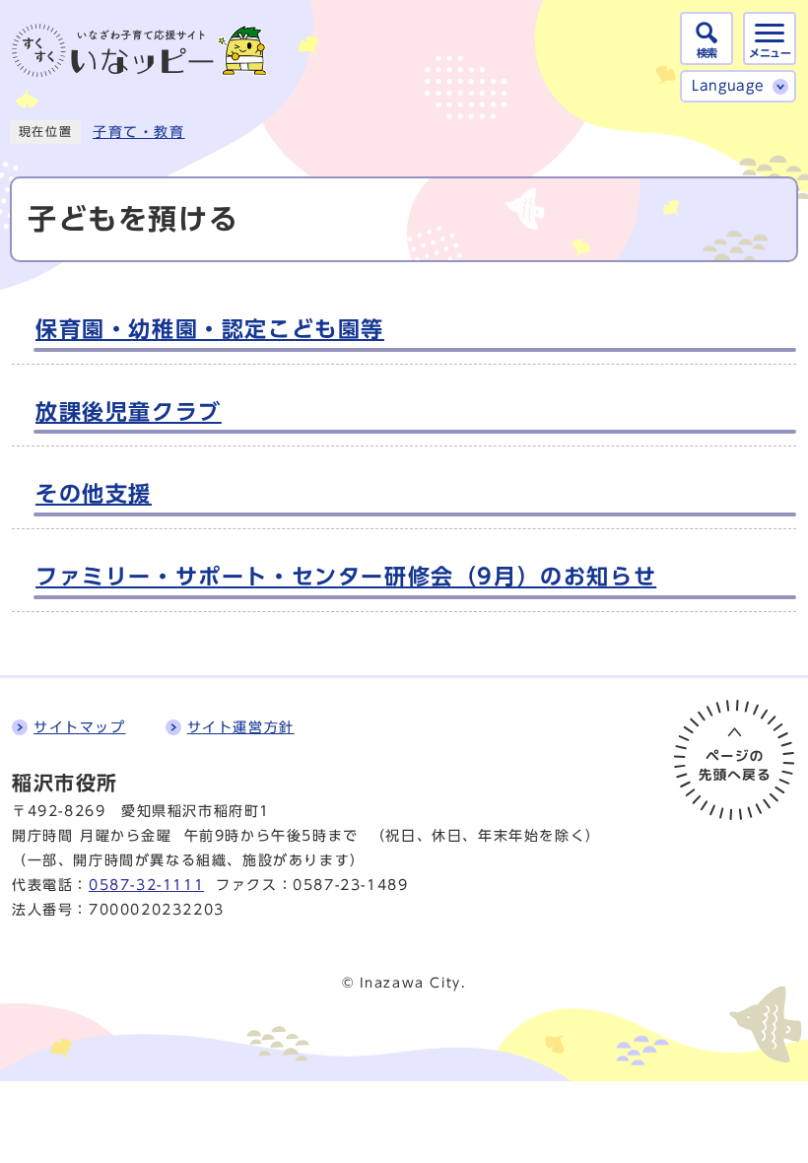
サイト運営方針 (241, 727)
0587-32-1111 (146, 885)
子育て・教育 (139, 132)
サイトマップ (80, 727)
